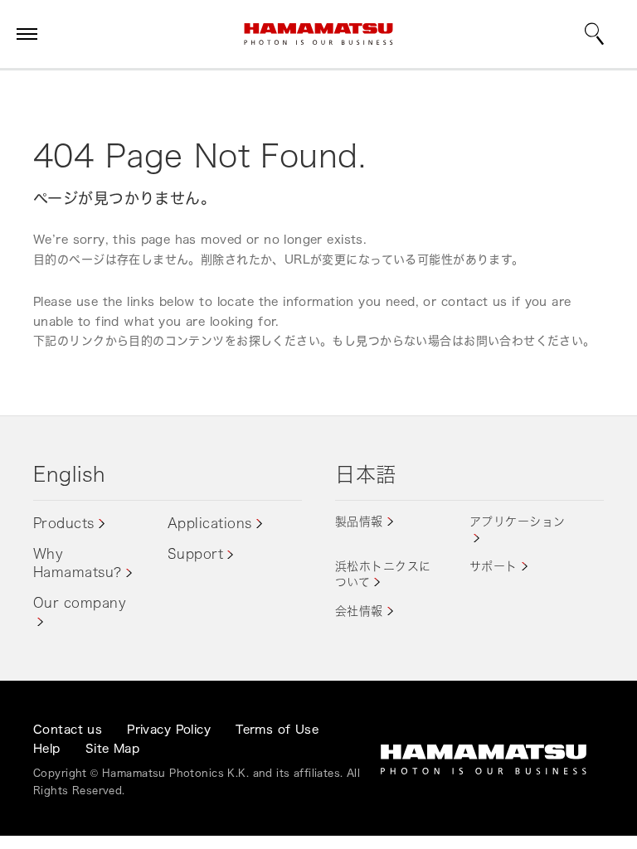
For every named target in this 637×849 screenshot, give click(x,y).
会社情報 (359, 611)
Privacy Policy (169, 729)
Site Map (112, 748)
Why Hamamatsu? (77, 563)
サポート (493, 566)
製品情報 (359, 521)
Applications (210, 523)
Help (47, 748)
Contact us (67, 729)
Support (195, 554)
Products (64, 523)
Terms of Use (277, 729)
